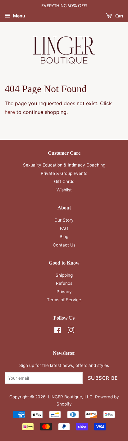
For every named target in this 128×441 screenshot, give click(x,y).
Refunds (64, 283)
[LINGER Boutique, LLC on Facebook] (57, 331)
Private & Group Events (64, 173)
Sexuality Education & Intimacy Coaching (64, 164)
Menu (18, 15)
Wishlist (64, 189)
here (10, 112)
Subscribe (103, 378)
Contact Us (64, 244)
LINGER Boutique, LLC (70, 396)
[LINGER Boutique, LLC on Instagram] (70, 331)
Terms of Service (64, 299)
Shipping (64, 275)
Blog (64, 236)
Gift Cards (64, 181)
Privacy (64, 291)
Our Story (64, 220)
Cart (118, 16)
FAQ (64, 228)
